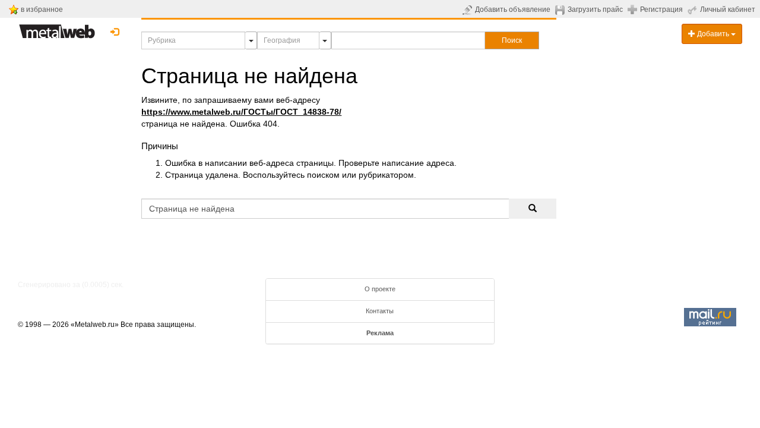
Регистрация (661, 9)
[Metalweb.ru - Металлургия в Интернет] (57, 28)
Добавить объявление (512, 9)
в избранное (42, 9)
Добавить (713, 34)
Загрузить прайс (595, 9)
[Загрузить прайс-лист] (561, 9)
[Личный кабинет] (694, 9)
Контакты (380, 310)
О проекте (380, 288)
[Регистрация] (634, 9)
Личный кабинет (727, 9)
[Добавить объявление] (469, 9)
